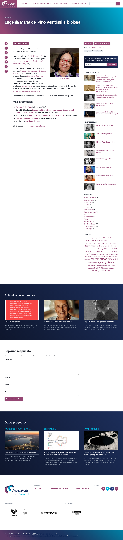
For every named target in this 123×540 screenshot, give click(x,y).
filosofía (95, 252)
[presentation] (101, 79)
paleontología (102, 265)
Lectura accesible (20, 43)
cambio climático (108, 243)
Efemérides (8, 17)
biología (87, 51)
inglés (36, 121)
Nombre (8, 377)
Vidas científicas (89, 226)
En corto (86, 205)
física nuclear (106, 252)
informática (89, 256)
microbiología (92, 262)
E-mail (7, 384)
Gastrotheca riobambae (35, 76)
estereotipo (100, 249)
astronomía (92, 240)
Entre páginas (88, 210)
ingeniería (96, 256)
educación (114, 246)
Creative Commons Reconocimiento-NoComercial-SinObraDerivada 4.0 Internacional (55, 536)
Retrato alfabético (90, 224)
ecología (106, 246)
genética (113, 252)
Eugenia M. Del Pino (23, 107)
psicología (91, 268)
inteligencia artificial (104, 256)
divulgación (100, 246)
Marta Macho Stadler (38, 126)
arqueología (98, 238)
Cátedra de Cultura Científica (58, 488)
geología (87, 254)
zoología (107, 270)
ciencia (115, 244)
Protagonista (88, 221)
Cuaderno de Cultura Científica (17, 429)
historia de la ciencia (98, 254)
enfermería (88, 249)
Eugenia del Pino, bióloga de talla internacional (46, 115)
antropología (91, 238)
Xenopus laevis (27, 86)
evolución (16, 91)
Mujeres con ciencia (82, 488)
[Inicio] (8, 3)
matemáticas (99, 259)
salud (105, 268)
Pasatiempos (88, 217)
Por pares (87, 219)
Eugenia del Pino (64, 78)
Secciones (37, 488)
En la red (86, 207)
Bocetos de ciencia (90, 198)
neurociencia (92, 265)
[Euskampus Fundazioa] (49, 513)
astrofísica (110, 238)
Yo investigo (88, 229)
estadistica (93, 249)
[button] (6, 43)
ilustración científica (112, 254)
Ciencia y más (88, 200)
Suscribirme (111, 64)
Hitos (85, 214)
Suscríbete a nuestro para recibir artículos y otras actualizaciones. (101, 59)
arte (104, 238)
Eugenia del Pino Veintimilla (27, 118)
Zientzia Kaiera (50, 429)
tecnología (96, 270)
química (98, 267)
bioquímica (90, 243)
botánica (100, 243)
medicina (113, 259)
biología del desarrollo (34, 56)
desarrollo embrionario (31, 91)
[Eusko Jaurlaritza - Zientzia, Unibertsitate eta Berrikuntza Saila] (76, 513)
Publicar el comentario (13, 399)
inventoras (113, 256)
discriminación (90, 246)
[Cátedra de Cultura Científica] (20, 513)
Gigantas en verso (90, 212)
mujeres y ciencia (105, 262)
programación (111, 265)
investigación (87, 259)
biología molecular (111, 241)
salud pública (110, 268)
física (100, 251)
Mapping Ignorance (91, 429)
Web (6, 391)
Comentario (9, 359)
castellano (29, 121)
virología (103, 270)
